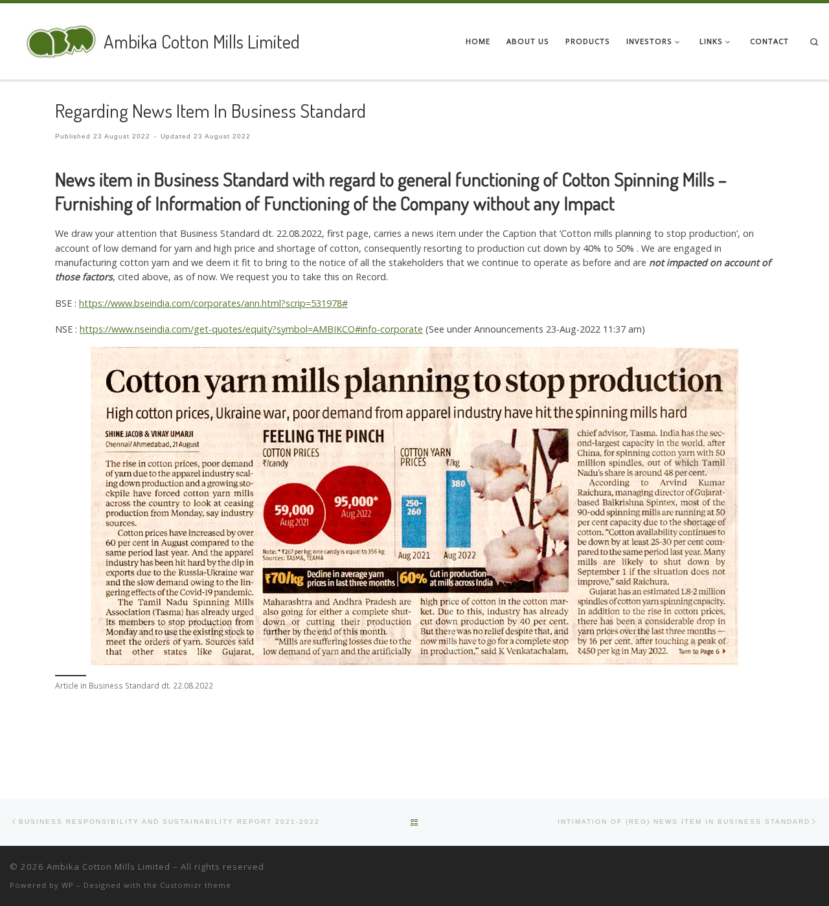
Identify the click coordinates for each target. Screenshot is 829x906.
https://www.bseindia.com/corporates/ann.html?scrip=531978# (213, 303)
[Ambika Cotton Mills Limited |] (54, 38)
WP (68, 885)
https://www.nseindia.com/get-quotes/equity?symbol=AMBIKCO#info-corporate (251, 329)
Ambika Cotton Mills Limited (108, 866)
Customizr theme (195, 885)
